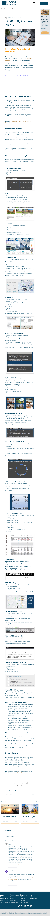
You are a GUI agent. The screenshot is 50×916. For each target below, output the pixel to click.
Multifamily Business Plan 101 (12, 785)
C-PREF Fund (33, 896)
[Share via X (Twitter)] (9, 790)
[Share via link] (15, 790)
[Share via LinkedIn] (12, 790)
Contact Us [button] (22, 900)
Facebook (22, 898)
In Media (12, 898)
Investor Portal (33, 898)
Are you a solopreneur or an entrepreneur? (10, 817)
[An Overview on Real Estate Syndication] (30, 809)
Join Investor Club (24, 902)
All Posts (3, 8)
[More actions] (34, 17)
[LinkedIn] (25, 905)
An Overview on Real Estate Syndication (29, 817)
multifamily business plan (11, 783)
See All (37, 801)
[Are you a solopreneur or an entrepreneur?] (10, 809)
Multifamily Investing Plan (25, 785)
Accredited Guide (4, 898)
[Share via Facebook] (6, 790)
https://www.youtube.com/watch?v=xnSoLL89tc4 (16, 75)
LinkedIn (22, 896)
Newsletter (14, 8)
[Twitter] (31, 905)
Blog (1, 896)
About (11, 896)
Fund (9, 8)
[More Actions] (34, 844)
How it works (13, 900)
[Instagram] (18, 905)
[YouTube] (28, 905)
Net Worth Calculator (5, 902)
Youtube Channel (14, 902)
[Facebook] (22, 905)
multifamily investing (22, 783)
